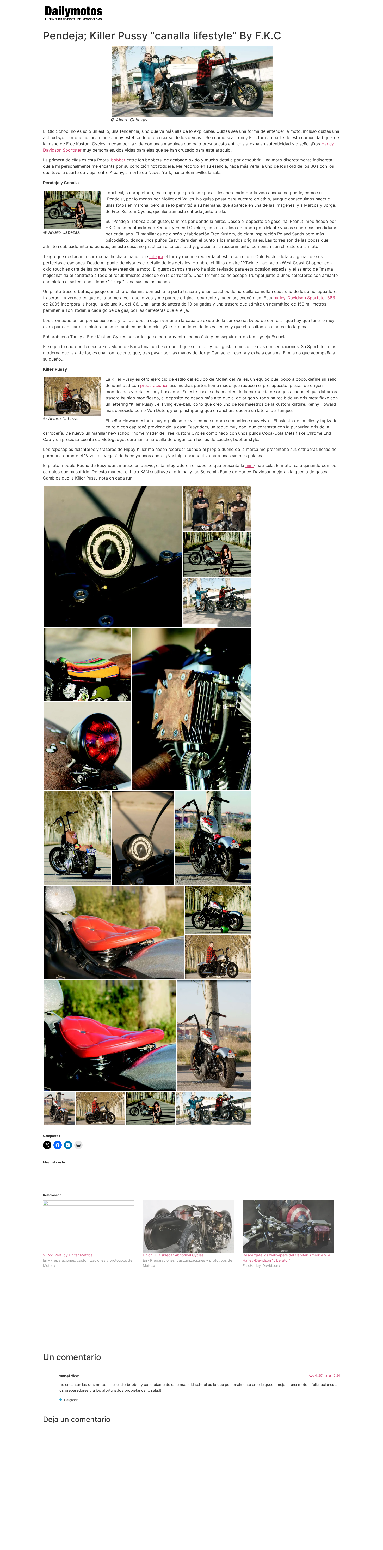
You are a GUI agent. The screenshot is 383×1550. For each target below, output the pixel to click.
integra (156, 256)
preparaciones (154, 385)
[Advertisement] (191, 1313)
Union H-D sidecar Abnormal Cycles (173, 1255)
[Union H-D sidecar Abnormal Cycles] (190, 1226)
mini (249, 465)
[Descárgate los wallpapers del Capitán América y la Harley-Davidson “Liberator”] (290, 1226)
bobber (118, 160)
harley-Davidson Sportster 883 (304, 297)
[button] (113, 556)
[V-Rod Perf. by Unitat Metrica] (90, 1226)
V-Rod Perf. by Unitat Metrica (68, 1255)
